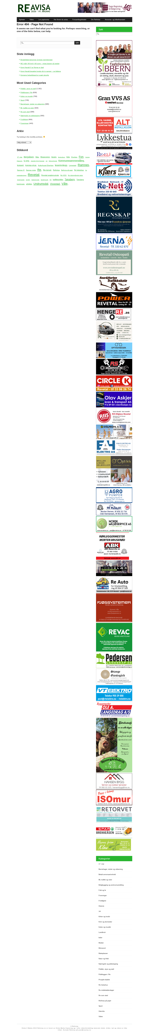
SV (50, 180)
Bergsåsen (29, 157)
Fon (81, 156)
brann (53, 157)
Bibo (37, 157)
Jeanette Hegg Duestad (37, 161)
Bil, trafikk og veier (27, 108)
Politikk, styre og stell (28, 89)
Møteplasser (103, 953)
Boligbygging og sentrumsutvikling (111, 885)
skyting (28, 179)
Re (39, 169)
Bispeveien (45, 157)
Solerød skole (35, 179)
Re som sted (25, 112)
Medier (101, 943)
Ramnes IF (20, 170)
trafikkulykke (58, 180)
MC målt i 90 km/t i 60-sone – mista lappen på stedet (39, 64)
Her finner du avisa (61, 19)
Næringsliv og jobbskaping (30, 116)
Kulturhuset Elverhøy (45, 165)
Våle (65, 183)
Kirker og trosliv (104, 916)
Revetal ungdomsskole (50, 175)
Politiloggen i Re (26, 92)
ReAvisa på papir (67, 170)
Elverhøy (74, 157)
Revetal (33, 175)
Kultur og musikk (26, 96)
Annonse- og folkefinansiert (115, 19)
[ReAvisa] (34, 12)
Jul (46, 161)
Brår (68, 157)
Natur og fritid (104, 959)
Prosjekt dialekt (104, 980)
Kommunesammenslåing (71, 160)
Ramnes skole (31, 170)
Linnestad (72, 165)
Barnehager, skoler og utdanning (32, 104)
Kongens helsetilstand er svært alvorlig (34, 75)
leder (100, 937)
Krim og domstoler (105, 922)
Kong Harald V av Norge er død (32, 67)
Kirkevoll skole (53, 161)
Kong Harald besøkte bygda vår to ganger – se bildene (40, 71)
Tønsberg (70, 179)
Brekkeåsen (61, 157)
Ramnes (83, 165)
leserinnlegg (61, 165)
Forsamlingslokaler (79, 19)
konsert (20, 165)
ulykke (29, 184)
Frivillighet (24, 119)
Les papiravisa (43, 19)
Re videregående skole (75, 175)
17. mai (19, 157)
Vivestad (55, 183)
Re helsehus (79, 170)
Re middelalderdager (106, 990)
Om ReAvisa (95, 19)
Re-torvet (47, 170)
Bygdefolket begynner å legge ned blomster (36, 60)
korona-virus (30, 165)
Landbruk (102, 932)
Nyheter (22, 19)
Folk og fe (102, 890)
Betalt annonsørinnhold (107, 874)
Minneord (102, 948)
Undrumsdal (41, 183)
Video (32, 19)
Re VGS (63, 175)
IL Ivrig (26, 161)
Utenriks (102, 1011)
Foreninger (24, 123)
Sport (22, 100)
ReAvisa (56, 170)
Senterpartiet (20, 179)
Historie (101, 906)
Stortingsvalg (44, 179)
